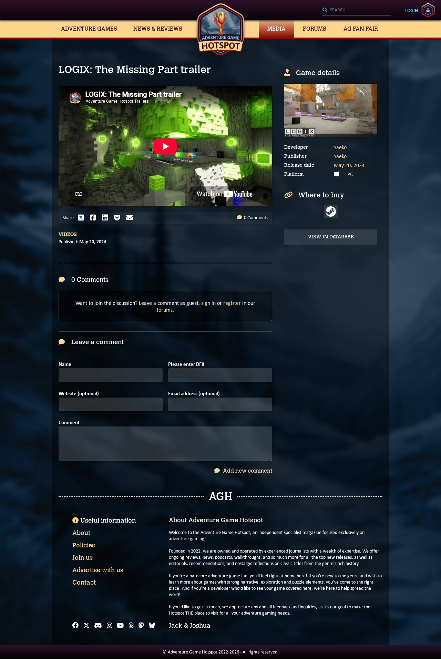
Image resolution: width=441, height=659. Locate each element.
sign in (208, 303)
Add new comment (247, 471)
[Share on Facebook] (95, 218)
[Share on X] (83, 218)
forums (165, 310)
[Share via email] (131, 218)
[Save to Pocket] (119, 218)
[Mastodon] (141, 625)
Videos (68, 234)
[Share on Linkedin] (107, 218)
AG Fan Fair (360, 28)
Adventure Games (89, 28)
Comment (69, 422)
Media (276, 28)
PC (350, 174)
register (232, 303)
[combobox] (356, 10)
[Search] (356, 10)
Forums (314, 28)
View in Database (331, 237)
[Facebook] (75, 625)
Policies (83, 545)
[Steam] (331, 211)
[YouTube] (120, 625)
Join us (82, 558)
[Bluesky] (152, 625)
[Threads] (131, 625)
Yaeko (340, 147)
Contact (84, 582)
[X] (86, 625)
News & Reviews (157, 28)
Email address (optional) (194, 393)
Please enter (186, 364)
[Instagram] (109, 625)
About (81, 533)
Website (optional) (79, 393)
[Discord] (98, 625)
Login (411, 10)
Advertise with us (97, 570)
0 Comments (255, 217)
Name (65, 364)
